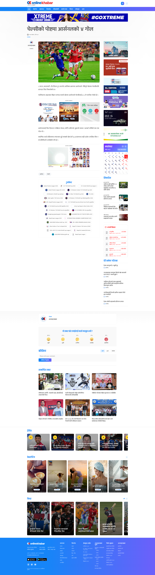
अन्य (83, 9)
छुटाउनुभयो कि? (106, 182)
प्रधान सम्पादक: (42, 547)
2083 (97, 563)
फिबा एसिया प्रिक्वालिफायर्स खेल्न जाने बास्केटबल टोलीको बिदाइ (102, 420)
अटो (72, 555)
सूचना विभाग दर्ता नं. (51, 547)
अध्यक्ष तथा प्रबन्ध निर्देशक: (32, 547)
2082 (97, 555)
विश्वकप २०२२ (86, 561)
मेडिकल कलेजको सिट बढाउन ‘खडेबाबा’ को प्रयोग (111, 208)
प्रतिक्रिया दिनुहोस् (45, 360)
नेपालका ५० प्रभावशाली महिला (99, 548)
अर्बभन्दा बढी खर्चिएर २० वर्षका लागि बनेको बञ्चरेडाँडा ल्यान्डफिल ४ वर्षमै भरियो (110, 187)
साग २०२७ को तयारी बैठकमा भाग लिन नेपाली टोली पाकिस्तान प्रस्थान (75, 420)
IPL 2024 (85, 552)
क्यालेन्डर (108, 146)
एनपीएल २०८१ (86, 546)
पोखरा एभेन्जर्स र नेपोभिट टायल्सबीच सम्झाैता (51, 419)
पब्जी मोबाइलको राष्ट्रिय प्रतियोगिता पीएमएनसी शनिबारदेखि (74, 394)
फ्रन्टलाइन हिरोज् (98, 568)
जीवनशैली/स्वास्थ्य (63, 557)
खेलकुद (77, 9)
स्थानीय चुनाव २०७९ (110, 560)
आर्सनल (41, 174)
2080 (97, 550)
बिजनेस (48, 9)
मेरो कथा (96, 566)
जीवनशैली (56, 9)
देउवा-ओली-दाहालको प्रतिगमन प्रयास (109, 198)
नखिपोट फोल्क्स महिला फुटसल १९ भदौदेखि (104, 393)
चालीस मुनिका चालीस (99, 557)
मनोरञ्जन (64, 9)
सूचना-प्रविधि (74, 557)
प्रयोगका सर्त (120, 548)
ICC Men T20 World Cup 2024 (87, 549)
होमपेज (35, 9)
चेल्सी (48, 174)
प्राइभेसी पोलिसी (121, 553)
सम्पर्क (119, 555)
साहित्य (61, 550)
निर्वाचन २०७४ (109, 555)
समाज (61, 546)
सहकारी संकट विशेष (110, 546)
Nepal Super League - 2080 (88, 558)
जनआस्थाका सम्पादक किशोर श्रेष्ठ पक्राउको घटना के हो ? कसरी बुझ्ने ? (115, 273)
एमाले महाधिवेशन (109, 564)
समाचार (41, 9)
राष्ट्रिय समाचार (106, 215)
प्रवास (61, 560)
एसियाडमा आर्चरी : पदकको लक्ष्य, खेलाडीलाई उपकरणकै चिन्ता (51, 394)
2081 (97, 552)
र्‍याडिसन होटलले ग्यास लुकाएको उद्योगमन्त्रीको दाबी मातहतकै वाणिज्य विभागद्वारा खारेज (113, 283)
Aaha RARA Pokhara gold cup (87, 555)
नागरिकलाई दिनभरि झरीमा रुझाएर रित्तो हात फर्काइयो (114, 293)
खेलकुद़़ (61, 555)
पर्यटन (73, 548)
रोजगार (73, 550)
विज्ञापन (119, 550)
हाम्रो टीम (119, 546)
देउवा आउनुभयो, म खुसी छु (111, 265)
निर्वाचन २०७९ (109, 562)
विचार (71, 9)
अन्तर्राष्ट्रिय (62, 562)
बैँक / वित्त (74, 553)
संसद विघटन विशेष (110, 550)
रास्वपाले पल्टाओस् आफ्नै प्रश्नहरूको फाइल (110, 217)
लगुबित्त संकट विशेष (110, 548)
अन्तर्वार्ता (61, 553)
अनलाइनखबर (31, 46)
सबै (124, 499)
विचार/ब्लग (62, 548)
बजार (73, 546)
